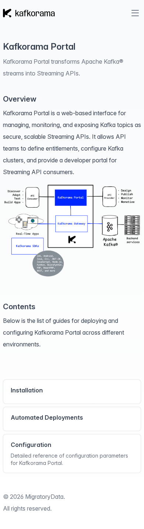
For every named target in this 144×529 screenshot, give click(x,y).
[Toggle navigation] (135, 13)
